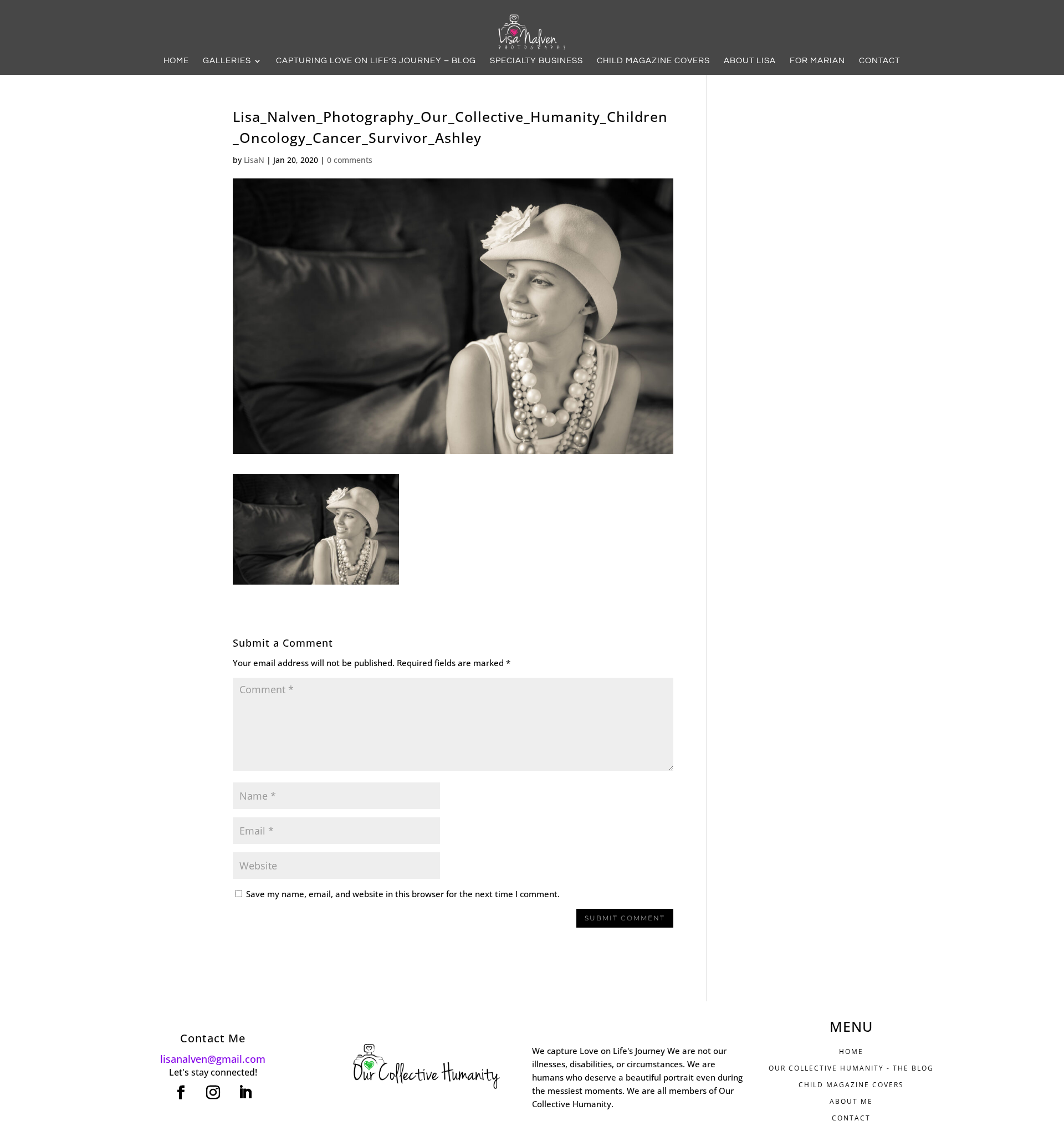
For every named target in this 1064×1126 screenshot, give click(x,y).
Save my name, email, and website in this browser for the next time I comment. (403, 893)
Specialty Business (536, 61)
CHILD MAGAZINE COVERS (851, 1084)
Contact (879, 61)
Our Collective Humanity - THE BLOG (851, 1068)
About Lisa (750, 61)
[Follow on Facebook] (181, 1093)
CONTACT (851, 1118)
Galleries (227, 61)
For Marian (817, 61)
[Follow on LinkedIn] (245, 1093)
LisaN (254, 160)
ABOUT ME (851, 1101)
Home (176, 61)
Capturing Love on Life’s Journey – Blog (376, 61)
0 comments (349, 160)
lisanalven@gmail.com (212, 1059)
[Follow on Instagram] (213, 1093)
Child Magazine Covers (653, 61)
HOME (851, 1051)
